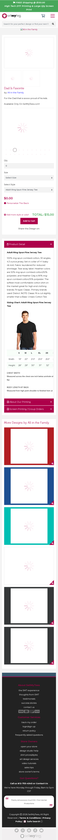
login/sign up (29, 726)
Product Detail (16, 244)
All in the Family (16, 92)
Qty (6, 160)
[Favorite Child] (29, 566)
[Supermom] (29, 446)
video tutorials (29, 763)
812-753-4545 (25, 783)
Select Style (9, 184)
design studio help (29, 750)
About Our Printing (20, 402)
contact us (29, 707)
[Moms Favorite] (29, 606)
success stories (29, 703)
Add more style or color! (17, 215)
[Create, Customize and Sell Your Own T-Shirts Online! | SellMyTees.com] (11, 15)
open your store (29, 746)
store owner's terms (29, 771)
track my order (29, 722)
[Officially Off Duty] (29, 526)
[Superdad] (29, 486)
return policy (29, 730)
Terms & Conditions (30, 818)
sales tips (29, 767)
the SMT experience (29, 690)
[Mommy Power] (29, 646)
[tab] (29, 244)
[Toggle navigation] (53, 16)
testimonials (29, 698)
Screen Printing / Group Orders (26, 409)
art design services (29, 759)
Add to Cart (29, 221)
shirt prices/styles (29, 755)
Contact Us (42, 783)
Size (6, 172)
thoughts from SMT (29, 694)
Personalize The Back (17, 203)
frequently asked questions (29, 735)
